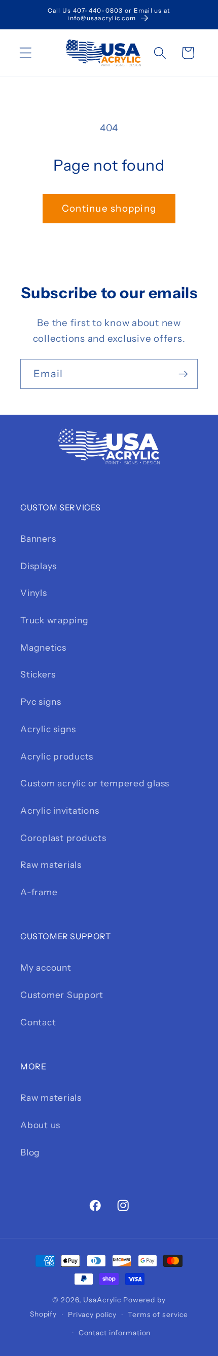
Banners (38, 538)
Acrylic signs (48, 729)
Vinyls (33, 592)
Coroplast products (63, 837)
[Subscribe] (183, 373)
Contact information (115, 1333)
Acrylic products (56, 756)
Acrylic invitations (59, 810)
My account (45, 967)
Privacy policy (92, 1314)
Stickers (38, 674)
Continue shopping (109, 208)
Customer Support (61, 994)
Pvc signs (40, 701)
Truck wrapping (54, 620)
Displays (38, 566)
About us (40, 1125)
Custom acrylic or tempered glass (94, 783)
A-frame (38, 892)
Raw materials (51, 864)
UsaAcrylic (102, 1300)
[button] (26, 53)
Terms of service (158, 1314)
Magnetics (43, 647)
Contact (38, 1022)
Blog (30, 1152)
